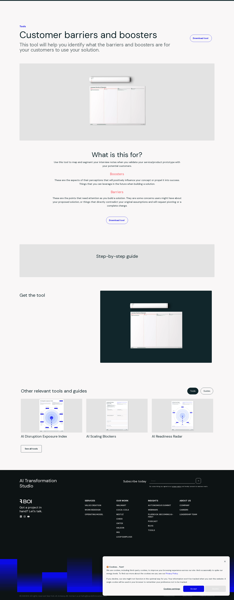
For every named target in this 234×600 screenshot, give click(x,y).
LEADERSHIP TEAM (188, 514)
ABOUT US (185, 500)
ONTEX (119, 523)
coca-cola (122, 510)
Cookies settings (172, 589)
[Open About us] (161, 10)
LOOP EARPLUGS (124, 537)
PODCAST (153, 521)
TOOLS (151, 530)
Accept (193, 589)
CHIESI (119, 519)
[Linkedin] (21, 516)
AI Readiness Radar (167, 436)
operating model (94, 514)
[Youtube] (28, 516)
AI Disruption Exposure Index (44, 436)
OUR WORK (122, 500)
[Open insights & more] (138, 10)
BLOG (150, 526)
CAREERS (184, 510)
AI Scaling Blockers (101, 436)
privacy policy (176, 486)
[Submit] (198, 481)
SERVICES (90, 500)
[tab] (192, 391)
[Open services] (108, 10)
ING (118, 532)
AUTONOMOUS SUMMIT (159, 505)
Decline (215, 589)
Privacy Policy (172, 573)
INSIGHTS (153, 500)
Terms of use (187, 596)
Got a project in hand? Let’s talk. (31, 509)
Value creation (93, 505)
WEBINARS (153, 510)
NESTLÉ (119, 514)
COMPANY (184, 505)
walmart (121, 505)
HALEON (120, 528)
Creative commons (207, 596)
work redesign (92, 510)
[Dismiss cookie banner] (225, 561)
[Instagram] (24, 516)
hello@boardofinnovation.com (94, 596)
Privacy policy (169, 596)
